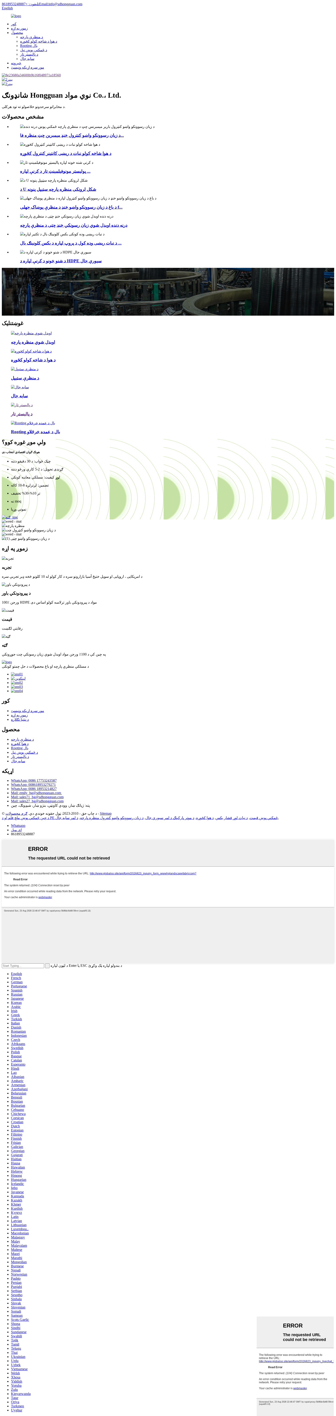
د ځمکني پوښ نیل (33, 50)
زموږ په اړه (19, 28)
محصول (17, 33)
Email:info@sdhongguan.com (60, 4)
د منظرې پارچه (31, 37)
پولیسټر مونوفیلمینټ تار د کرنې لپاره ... (55, 171)
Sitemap (106, 813)
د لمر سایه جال (66, 818)
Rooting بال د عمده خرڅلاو (35, 431)
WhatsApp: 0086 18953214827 (34, 789)
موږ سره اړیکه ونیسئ (27, 67)
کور (13, 24)
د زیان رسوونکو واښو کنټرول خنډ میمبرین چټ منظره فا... (72, 135)
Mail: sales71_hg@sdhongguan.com (37, 797)
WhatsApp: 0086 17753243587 (34, 780)
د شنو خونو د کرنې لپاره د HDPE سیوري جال (61, 260)
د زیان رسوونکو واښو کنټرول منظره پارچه (112, 818)
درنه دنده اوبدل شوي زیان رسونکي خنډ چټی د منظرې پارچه (73, 225)
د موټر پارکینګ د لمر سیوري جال (169, 818)
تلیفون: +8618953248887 (20, 4)
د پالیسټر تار (29, 54)
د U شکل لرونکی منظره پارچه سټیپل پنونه (58, 189)
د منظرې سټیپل (25, 378)
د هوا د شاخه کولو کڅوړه (38, 41)
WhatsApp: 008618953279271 (33, 785)
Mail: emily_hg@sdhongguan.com (36, 793)
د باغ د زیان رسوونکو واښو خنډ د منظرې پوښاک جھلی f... (71, 207)
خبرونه (16, 63)
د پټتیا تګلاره (20, 719)
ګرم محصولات (16, 813)
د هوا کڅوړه (20, 744)
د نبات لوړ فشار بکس (232, 818)
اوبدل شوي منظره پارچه (33, 342)
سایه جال (27, 59)
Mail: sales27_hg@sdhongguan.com (37, 801)
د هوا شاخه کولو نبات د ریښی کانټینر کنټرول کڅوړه (65, 153)
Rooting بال (28, 46)
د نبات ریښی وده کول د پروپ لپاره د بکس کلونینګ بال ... (71, 243)
